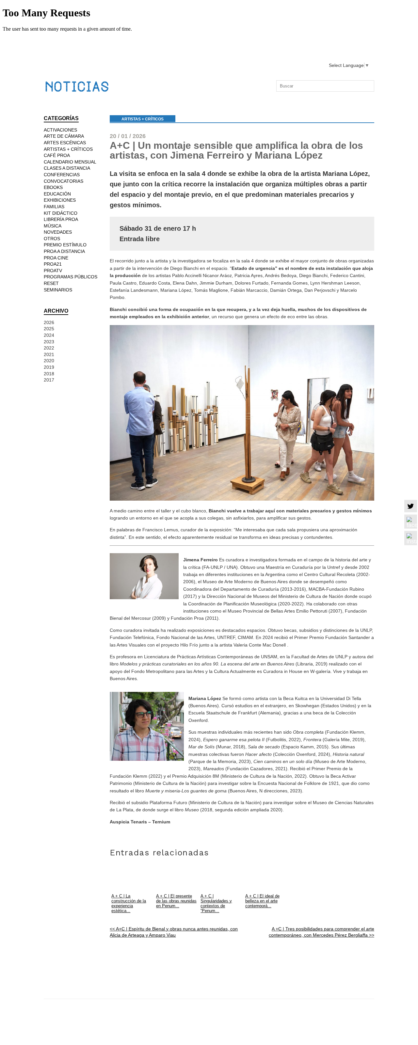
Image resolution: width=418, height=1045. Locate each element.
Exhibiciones (60, 200)
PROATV (53, 270)
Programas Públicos (70, 276)
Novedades (58, 232)
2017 (49, 379)
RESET (51, 283)
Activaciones (60, 130)
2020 (49, 360)
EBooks (53, 187)
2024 (49, 335)
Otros (52, 238)
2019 (49, 367)
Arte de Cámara (64, 136)
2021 (49, 354)
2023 (49, 341)
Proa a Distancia (64, 251)
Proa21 (53, 264)
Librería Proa (61, 219)
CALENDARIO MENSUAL (70, 161)
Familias (54, 206)
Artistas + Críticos (142, 119)
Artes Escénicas (65, 142)
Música (52, 225)
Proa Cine (56, 257)
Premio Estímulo (65, 244)
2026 (49, 322)
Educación (57, 193)
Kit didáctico (60, 213)
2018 (49, 373)
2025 (49, 328)
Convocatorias (63, 181)
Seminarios (58, 289)
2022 (49, 348)
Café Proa (57, 155)
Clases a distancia (67, 168)
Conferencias (62, 174)
